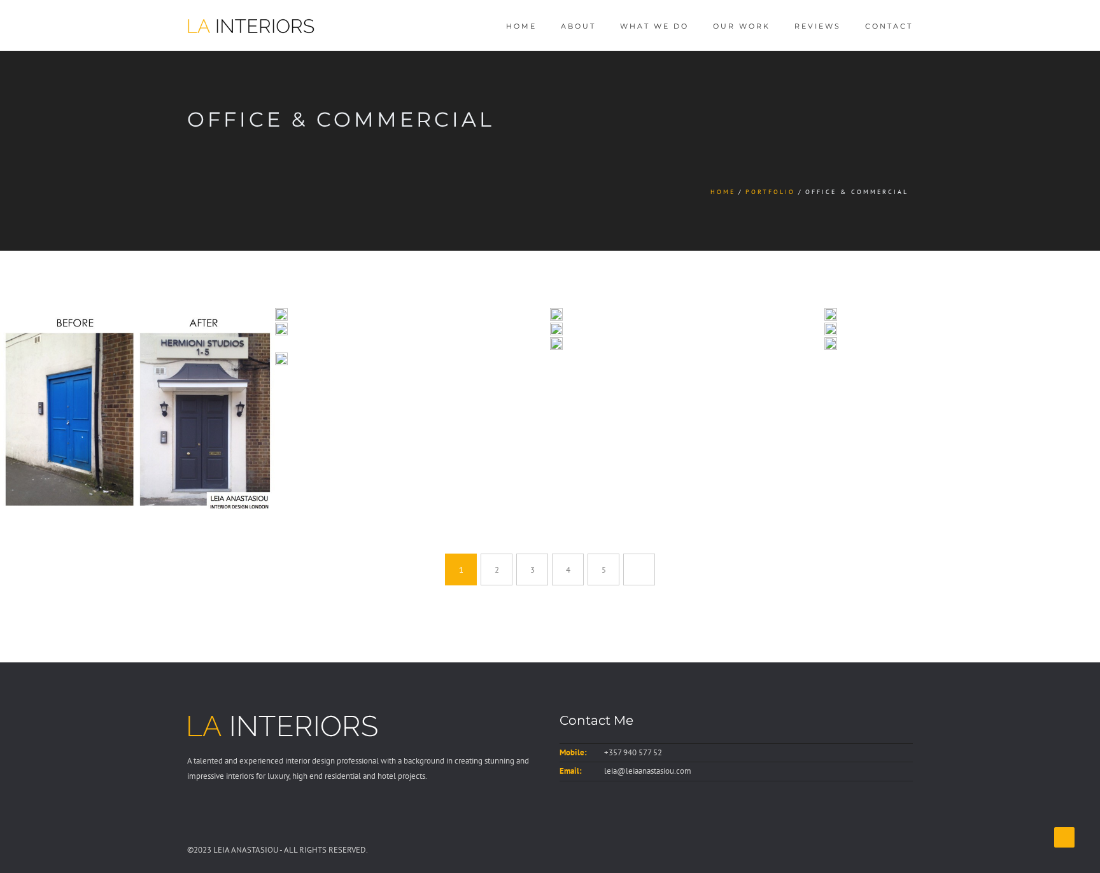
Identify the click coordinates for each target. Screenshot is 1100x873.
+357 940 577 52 (633, 752)
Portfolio (770, 192)
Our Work (741, 26)
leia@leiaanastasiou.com (647, 770)
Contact (889, 26)
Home (521, 26)
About (578, 26)
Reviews (817, 26)
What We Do (654, 26)
